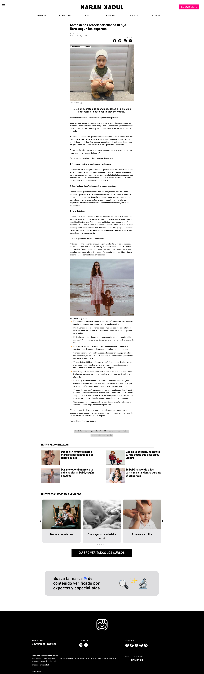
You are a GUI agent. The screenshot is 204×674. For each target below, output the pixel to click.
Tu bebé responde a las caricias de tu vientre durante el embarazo (143, 472)
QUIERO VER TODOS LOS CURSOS (102, 553)
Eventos (110, 16)
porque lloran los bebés (99, 431)
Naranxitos (65, 16)
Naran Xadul (76, 34)
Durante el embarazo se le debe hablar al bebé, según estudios (77, 472)
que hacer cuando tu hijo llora (118, 431)
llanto (87, 431)
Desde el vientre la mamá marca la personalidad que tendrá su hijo (77, 454)
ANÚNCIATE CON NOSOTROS (44, 644)
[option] (61, 521)
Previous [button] (41, 521)
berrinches (79, 431)
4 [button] (104, 544)
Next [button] (163, 521)
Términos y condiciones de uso (45, 656)
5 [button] (106, 544)
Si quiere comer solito (108, 225)
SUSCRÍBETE (137, 660)
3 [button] (102, 544)
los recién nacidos (88, 123)
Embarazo (42, 16)
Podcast (133, 16)
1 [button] (97, 544)
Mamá (88, 16)
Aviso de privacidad (40, 665)
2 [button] (100, 544)
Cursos (156, 16)
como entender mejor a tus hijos (102, 435)
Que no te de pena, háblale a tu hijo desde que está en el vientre (143, 454)
